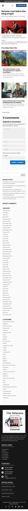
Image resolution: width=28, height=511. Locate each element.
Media (4, 358)
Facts (4, 334)
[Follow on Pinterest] (12, 506)
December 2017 (7, 275)
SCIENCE (5, 376)
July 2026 (5, 212)
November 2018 (7, 251)
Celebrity (5, 324)
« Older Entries (5, 112)
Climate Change (7, 326)
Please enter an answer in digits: (11, 153)
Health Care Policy (8, 345)
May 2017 (5, 291)
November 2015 (7, 314)
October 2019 (6, 227)
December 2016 (7, 301)
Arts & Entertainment (9, 321)
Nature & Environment (9, 365)
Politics (5, 369)
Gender (5, 339)
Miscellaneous (7, 363)
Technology (6, 384)
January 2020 (6, 221)
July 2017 (5, 286)
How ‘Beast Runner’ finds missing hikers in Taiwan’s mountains (12, 70)
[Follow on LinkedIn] (15, 506)
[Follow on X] (9, 506)
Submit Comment (18, 162)
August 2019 (6, 232)
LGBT (4, 354)
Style (4, 380)
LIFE (4, 356)
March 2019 (6, 243)
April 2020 (5, 217)
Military (5, 360)
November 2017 (7, 277)
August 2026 (6, 210)
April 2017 (5, 293)
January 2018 (6, 273)
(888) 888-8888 (22, 5)
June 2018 (5, 262)
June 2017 (5, 288)
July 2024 (5, 214)
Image (4, 350)
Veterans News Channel (9, 395)
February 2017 (6, 297)
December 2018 (7, 249)
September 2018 (7, 256)
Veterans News (13, 16)
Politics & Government (9, 371)
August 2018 (6, 258)
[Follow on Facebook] (5, 506)
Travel (4, 389)
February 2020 (7, 219)
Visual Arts (6, 397)
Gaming (5, 337)
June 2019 (5, 236)
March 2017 (6, 295)
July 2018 (5, 260)
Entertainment (7, 332)
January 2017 (6, 299)
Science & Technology (9, 378)
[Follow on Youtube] (19, 506)
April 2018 (5, 267)
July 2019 (5, 234)
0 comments (21, 16)
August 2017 (6, 284)
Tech (4, 382)
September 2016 (7, 308)
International (6, 352)
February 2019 (6, 245)
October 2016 (6, 306)
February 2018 (7, 271)
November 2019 (7, 225)
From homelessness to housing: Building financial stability (14, 101)
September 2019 (7, 230)
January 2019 (6, 247)
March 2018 (6, 269)
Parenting (5, 367)
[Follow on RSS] (22, 506)
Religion (5, 374)
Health (4, 343)
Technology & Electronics (10, 387)
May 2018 (5, 264)
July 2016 (5, 312)
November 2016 (7, 304)
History (5, 347)
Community (6, 328)
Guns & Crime (6, 341)
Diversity (5, 330)
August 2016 (6, 310)
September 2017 (7, 282)
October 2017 (6, 280)
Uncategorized (7, 391)
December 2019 (7, 223)
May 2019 (5, 238)
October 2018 (6, 254)
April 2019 (5, 241)
